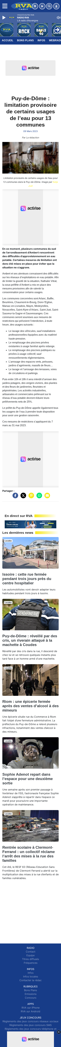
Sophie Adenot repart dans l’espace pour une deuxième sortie (27, 778)
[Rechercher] (49, 6)
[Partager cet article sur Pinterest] (30, 497)
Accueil (7, 40)
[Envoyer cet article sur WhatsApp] (38, 497)
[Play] (4, 17)
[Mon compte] (56, 6)
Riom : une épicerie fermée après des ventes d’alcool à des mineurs (30, 705)
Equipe (30, 955)
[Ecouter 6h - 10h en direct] (30, 524)
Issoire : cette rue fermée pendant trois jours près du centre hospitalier (26, 578)
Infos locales (30, 976)
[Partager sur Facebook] (14, 497)
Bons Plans (25, 40)
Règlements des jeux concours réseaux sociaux (30, 1021)
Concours (30, 997)
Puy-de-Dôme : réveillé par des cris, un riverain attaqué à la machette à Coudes (29, 640)
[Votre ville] (35, 6)
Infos (41, 40)
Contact (30, 951)
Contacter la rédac (30, 980)
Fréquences (30, 962)
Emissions (30, 993)
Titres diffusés (30, 959)
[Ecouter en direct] (42, 6)
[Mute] (58, 17)
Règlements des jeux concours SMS (30, 1025)
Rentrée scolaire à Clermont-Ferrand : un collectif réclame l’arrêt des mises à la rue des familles (28, 854)
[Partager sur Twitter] (22, 497)
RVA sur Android (30, 1011)
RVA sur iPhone (31, 1007)
